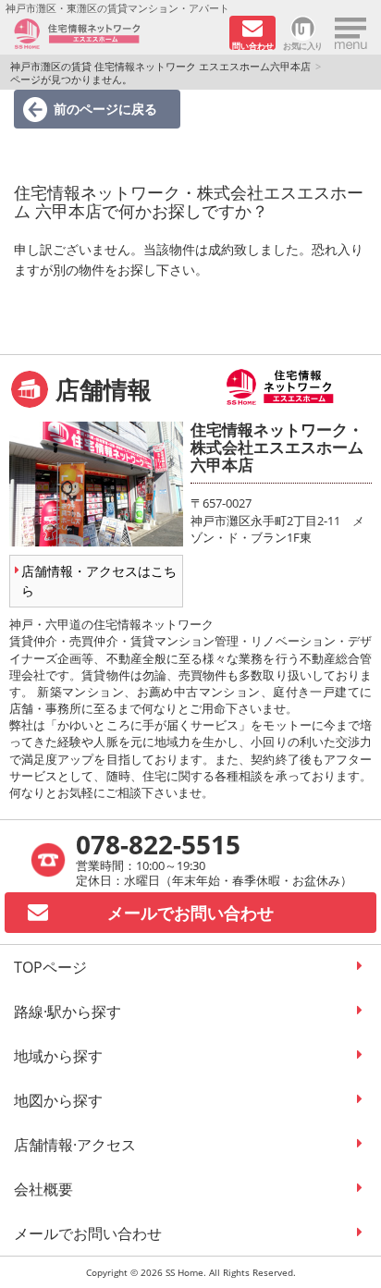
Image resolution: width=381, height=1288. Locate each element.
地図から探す (58, 1100)
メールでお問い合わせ (88, 1233)
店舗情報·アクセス (75, 1145)
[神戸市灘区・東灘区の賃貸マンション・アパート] (115, 33)
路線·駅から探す (67, 1011)
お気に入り (303, 45)
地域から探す (58, 1056)
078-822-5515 (158, 844)
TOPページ (50, 967)
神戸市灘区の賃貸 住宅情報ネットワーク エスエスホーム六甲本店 (160, 66)
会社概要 (43, 1189)
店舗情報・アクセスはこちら (99, 580)
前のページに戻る (105, 108)
